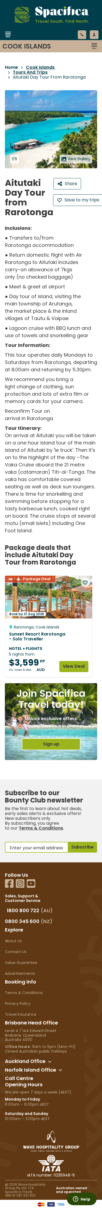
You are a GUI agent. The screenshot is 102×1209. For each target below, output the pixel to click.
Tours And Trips (30, 72)
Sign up (51, 744)
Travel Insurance (20, 1014)
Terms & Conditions (41, 828)
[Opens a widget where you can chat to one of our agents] (82, 1199)
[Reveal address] (50, 1061)
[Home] (45, 41)
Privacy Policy (17, 1003)
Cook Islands (40, 67)
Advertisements (20, 973)
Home (11, 67)
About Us (13, 941)
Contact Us (15, 952)
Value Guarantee (21, 962)
